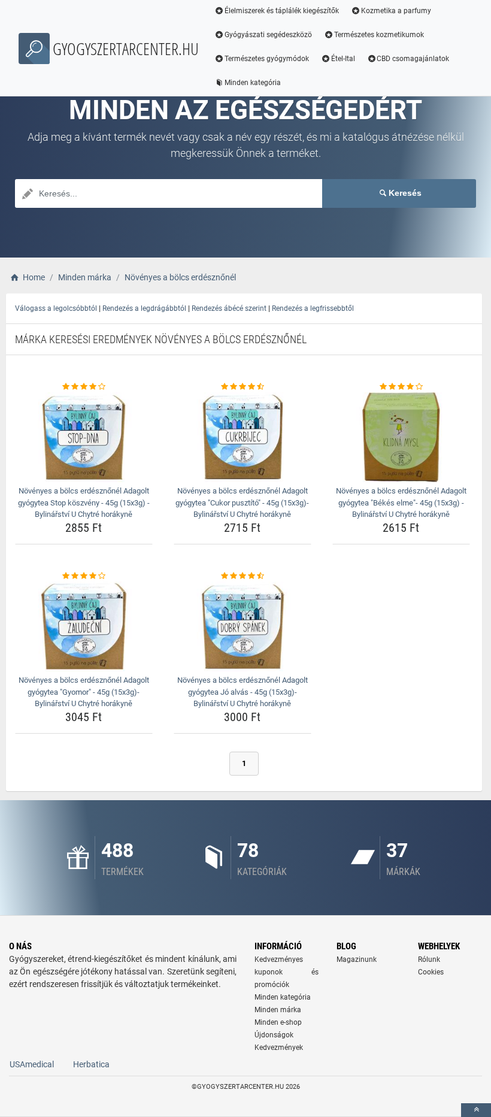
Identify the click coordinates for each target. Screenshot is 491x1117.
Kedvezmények (278, 1047)
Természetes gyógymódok (267, 59)
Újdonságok (273, 1035)
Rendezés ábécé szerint (229, 308)
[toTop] (476, 1110)
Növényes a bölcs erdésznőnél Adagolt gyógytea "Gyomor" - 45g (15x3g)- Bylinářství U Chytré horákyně (84, 692)
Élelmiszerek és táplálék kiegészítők (282, 11)
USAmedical (32, 1064)
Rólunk (429, 959)
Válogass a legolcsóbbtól (56, 308)
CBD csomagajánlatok (413, 59)
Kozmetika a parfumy (396, 11)
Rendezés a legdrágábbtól (144, 308)
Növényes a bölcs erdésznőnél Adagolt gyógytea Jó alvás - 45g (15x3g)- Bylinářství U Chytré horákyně (242, 692)
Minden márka (277, 1010)
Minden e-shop (278, 1022)
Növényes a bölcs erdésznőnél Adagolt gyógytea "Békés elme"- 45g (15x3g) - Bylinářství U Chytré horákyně (401, 502)
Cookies (431, 972)
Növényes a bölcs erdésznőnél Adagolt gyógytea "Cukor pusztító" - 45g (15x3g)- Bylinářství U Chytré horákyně (242, 502)
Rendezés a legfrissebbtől (313, 308)
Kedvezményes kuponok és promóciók (286, 972)
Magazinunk (357, 959)
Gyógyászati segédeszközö (268, 35)
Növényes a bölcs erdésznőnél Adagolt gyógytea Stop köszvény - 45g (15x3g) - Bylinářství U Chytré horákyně (84, 502)
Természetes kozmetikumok (379, 35)
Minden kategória (253, 82)
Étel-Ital (343, 59)
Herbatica (91, 1064)
